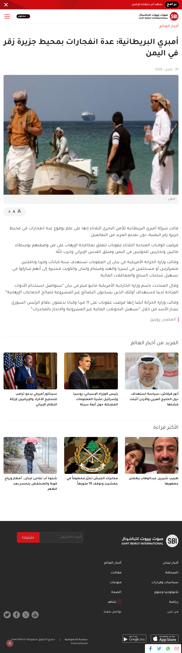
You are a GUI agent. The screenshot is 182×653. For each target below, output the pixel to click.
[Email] (176, 648)
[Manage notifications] (9, 643)
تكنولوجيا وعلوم (166, 592)
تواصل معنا (112, 612)
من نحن (172, 612)
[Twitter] (159, 648)
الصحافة (171, 573)
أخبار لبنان (170, 563)
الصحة (116, 592)
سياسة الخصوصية (76, 639)
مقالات (116, 573)
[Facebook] (150, 648)
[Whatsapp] (168, 648)
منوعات (115, 583)
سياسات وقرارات (164, 583)
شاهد (112, 602)
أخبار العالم (168, 26)
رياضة (173, 602)
